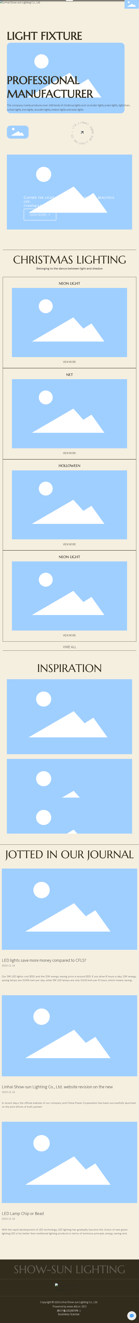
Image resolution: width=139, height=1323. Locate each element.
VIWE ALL (69, 646)
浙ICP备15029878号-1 (69, 1310)
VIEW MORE (69, 362)
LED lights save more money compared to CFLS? (44, 960)
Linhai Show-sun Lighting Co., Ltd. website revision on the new (57, 1086)
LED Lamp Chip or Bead (23, 1213)
